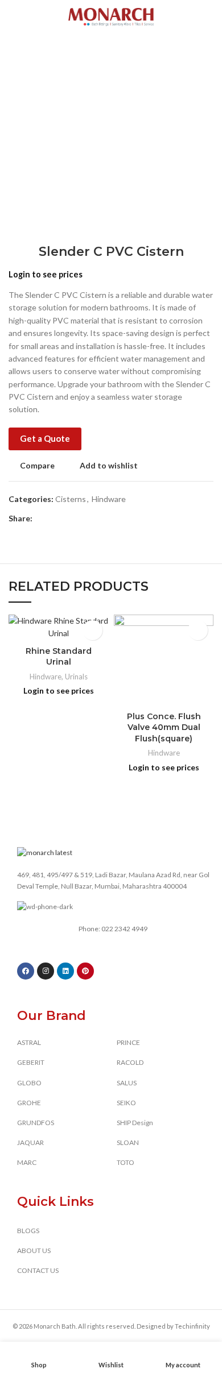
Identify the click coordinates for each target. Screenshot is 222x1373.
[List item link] (116, 929)
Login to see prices (46, 274)
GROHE (29, 1102)
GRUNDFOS (35, 1122)
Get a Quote (45, 438)
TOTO (125, 1162)
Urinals (76, 676)
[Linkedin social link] (81, 518)
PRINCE (128, 1042)
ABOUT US (34, 1250)
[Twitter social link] (54, 518)
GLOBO (29, 1083)
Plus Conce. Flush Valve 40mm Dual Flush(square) (164, 727)
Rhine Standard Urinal (59, 656)
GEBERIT (30, 1062)
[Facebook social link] (41, 518)
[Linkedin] (65, 971)
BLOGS (28, 1230)
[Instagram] (45, 971)
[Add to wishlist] (92, 630)
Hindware (109, 499)
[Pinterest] (85, 971)
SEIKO (126, 1102)
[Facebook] (25, 971)
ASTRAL (29, 1042)
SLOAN (128, 1142)
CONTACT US (38, 1270)
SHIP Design (135, 1122)
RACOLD (130, 1062)
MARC (26, 1162)
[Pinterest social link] (68, 518)
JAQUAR (30, 1142)
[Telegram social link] (94, 518)
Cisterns (70, 499)
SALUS (127, 1083)
